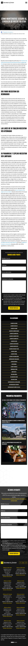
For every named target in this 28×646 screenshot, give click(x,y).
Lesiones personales (14, 366)
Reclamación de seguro (14, 377)
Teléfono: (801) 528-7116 (20, 573)
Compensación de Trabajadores (14, 359)
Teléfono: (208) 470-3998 (7, 614)
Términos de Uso (10, 636)
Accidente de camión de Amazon (14, 331)
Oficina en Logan (7, 620)
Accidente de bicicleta (14, 326)
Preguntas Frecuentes (13, 638)
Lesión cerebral (14, 364)
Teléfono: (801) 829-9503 (7, 588)
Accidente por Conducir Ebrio (14, 356)
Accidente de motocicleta (14, 346)
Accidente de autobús (14, 323)
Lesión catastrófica (14, 361)
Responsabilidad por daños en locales (14, 387)
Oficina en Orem (20, 580)
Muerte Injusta (14, 372)
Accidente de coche (14, 341)
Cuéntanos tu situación (7, 279)
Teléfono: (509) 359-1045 (20, 613)
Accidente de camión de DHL (14, 333)
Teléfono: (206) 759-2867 (20, 626)
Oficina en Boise (7, 607)
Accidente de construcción (14, 343)
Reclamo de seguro (14, 379)
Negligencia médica (14, 374)
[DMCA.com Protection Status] (14, 642)
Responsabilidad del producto (14, 384)
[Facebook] (20, 563)
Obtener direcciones (7, 576)
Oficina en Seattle (20, 620)
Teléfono (4, 265)
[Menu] (26, 2)
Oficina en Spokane (21, 607)
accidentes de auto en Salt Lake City (9, 242)
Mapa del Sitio (4, 638)
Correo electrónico (6, 272)
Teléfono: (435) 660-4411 (7, 601)
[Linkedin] (23, 563)
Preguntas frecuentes (8, 32)
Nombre (6, 258)
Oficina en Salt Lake (7, 567)
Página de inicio (1, 32)
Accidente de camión (14, 328)
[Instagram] (26, 563)
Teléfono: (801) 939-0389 (20, 586)
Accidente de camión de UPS (14, 338)
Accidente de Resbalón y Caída (14, 349)
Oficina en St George (7, 594)
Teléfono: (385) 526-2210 (20, 601)
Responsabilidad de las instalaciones (14, 382)
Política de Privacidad (20, 636)
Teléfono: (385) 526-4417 (7, 626)
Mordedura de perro (14, 369)
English (20, 638)
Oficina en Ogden (7, 580)
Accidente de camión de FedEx (14, 336)
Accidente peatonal (14, 354)
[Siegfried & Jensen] (7, 3)
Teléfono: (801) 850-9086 (7, 575)
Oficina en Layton (20, 594)
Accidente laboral (14, 351)
